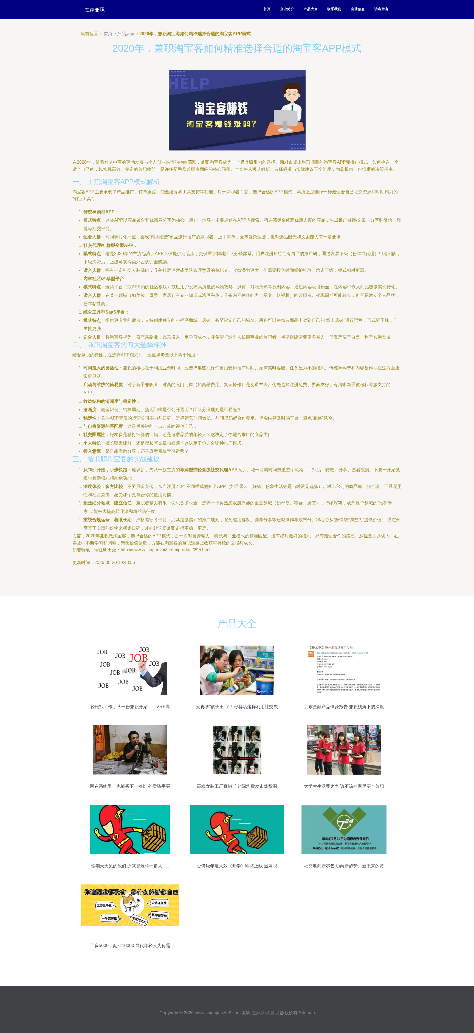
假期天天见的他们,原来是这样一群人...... (130, 866)
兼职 (246, 1012)
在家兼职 (95, 9)
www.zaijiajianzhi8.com (218, 1012)
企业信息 (358, 9)
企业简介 (287, 9)
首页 (267, 9)
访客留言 (381, 9)
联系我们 (334, 9)
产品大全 (311, 9)
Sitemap (307, 1012)
